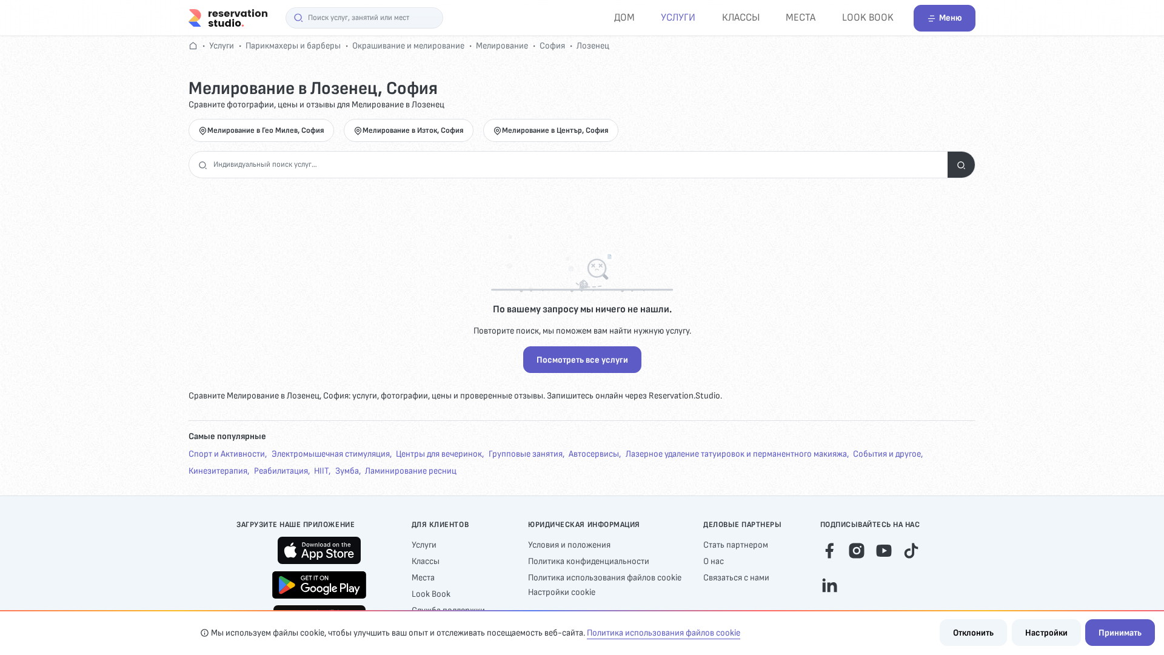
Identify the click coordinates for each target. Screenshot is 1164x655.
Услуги (678, 17)
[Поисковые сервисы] (961, 165)
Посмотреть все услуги (582, 360)
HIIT (321, 471)
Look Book (868, 17)
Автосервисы (594, 454)
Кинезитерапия (218, 471)
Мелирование (502, 46)
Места (800, 17)
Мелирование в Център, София (555, 130)
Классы (741, 17)
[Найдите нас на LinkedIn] (829, 584)
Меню (950, 18)
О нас (713, 561)
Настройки (1046, 633)
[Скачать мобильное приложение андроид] (319, 585)
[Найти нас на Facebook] (829, 549)
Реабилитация (281, 471)
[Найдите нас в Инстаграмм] (857, 549)
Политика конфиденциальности (588, 561)
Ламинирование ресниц (411, 471)
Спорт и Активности (227, 454)
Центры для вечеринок (439, 454)
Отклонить (973, 633)
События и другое (887, 454)
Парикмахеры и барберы (293, 46)
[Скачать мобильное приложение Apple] (319, 550)
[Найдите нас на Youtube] (884, 549)
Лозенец (593, 46)
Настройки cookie (561, 592)
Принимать (1120, 633)
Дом (624, 17)
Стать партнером (735, 545)
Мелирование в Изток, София (413, 130)
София (552, 46)
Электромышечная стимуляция (331, 454)
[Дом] (228, 17)
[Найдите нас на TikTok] (911, 549)
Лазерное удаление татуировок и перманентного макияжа (736, 454)
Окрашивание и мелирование (408, 46)
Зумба (347, 471)
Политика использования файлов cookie (604, 577)
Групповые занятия (526, 454)
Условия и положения (569, 545)
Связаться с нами (736, 577)
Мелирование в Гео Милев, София (265, 130)
